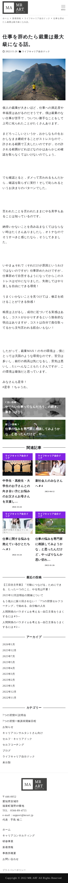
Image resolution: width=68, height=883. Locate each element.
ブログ (7, 750)
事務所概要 (9, 853)
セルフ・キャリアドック (17, 739)
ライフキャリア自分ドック (36, 51)
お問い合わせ (11, 859)
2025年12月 (9, 650)
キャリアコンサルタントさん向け (23, 733)
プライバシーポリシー (14, 870)
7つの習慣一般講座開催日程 (19, 721)
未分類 (7, 762)
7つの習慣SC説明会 (14, 715)
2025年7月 (9, 656)
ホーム (7, 829)
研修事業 (8, 841)
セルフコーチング (13, 744)
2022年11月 (9, 697)
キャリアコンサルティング (19, 835)
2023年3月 (9, 674)
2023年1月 (9, 685)
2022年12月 (9, 691)
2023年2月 (9, 680)
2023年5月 (9, 662)
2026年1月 (9, 644)
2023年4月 (9, 668)
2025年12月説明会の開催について (23, 595)
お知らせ (8, 727)
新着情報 (8, 847)
